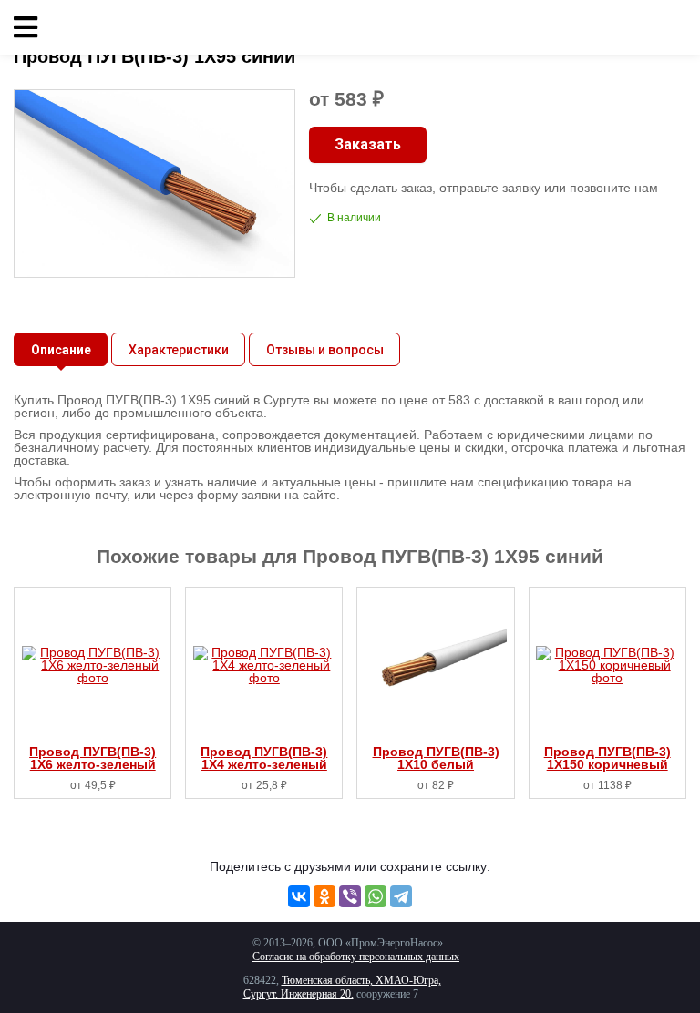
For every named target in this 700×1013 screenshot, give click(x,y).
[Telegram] (401, 896)
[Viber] (350, 896)
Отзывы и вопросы (325, 350)
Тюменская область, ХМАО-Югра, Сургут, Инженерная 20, (342, 987)
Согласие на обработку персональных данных (355, 956)
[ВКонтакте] (299, 896)
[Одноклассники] (324, 896)
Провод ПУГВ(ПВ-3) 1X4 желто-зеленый (264, 758)
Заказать (368, 144)
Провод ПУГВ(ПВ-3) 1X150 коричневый (607, 758)
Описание (61, 350)
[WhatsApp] (375, 896)
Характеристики (179, 350)
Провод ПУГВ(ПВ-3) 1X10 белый (436, 758)
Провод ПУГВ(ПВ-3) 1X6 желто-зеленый (92, 758)
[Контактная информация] (672, 27)
